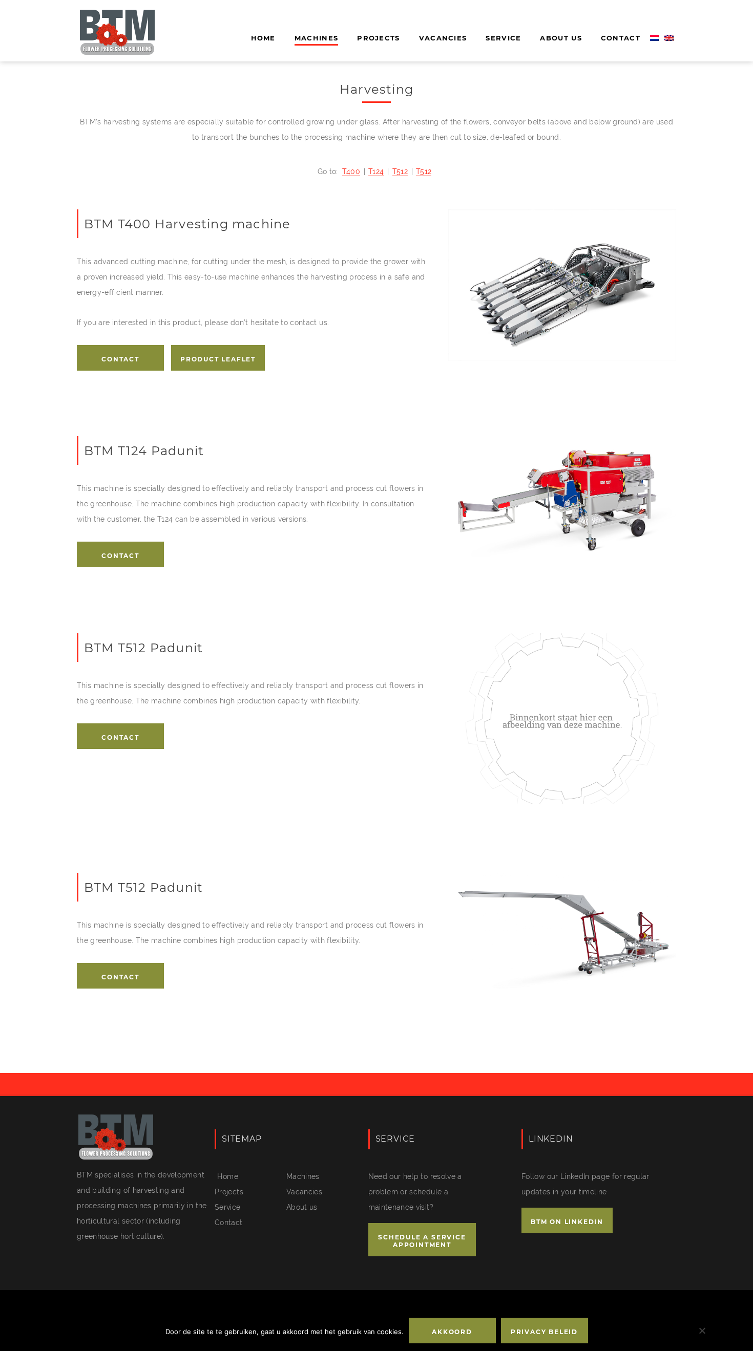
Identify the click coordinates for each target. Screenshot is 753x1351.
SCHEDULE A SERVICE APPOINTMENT (422, 1241)
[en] (669, 38)
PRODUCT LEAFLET (218, 359)
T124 (376, 171)
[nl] (654, 38)
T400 (351, 171)
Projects (378, 38)
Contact (620, 38)
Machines (316, 38)
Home (263, 38)
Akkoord (452, 1332)
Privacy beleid (544, 1332)
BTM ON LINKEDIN (567, 1222)
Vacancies (443, 38)
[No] (701, 1330)
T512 (400, 171)
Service (503, 38)
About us (560, 38)
